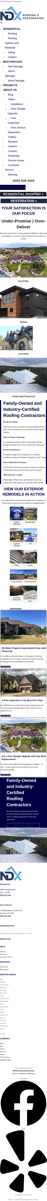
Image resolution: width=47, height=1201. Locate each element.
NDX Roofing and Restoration (10, 1)
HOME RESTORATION (23, 396)
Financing (13, 155)
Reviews (13, 141)
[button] (23, 23)
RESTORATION (12, 61)
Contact (12, 151)
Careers (12, 146)
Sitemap (12, 174)
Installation (17, 104)
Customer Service (12, 167)
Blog (10, 94)
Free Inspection (13, 120)
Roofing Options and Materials (12, 43)
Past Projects (5, 1057)
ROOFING (23, 281)
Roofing (12, 33)
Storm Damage (10, 73)
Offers (11, 99)
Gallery (12, 136)
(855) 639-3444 (23, 180)
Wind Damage (16, 80)
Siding (11, 52)
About (2, 1043)
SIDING (23, 322)
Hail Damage (15, 66)
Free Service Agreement (16, 130)
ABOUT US (10, 89)
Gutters (12, 57)
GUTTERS (23, 354)
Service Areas (16, 160)
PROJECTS (10, 85)
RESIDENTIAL (12, 28)
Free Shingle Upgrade (16, 111)
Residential (4, 967)
